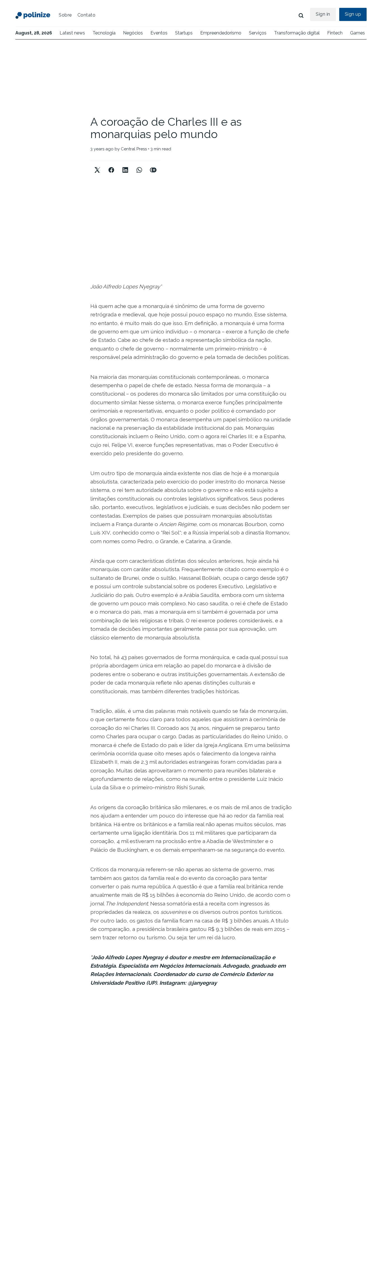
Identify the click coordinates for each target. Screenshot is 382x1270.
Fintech (335, 33)
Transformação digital (297, 33)
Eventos (159, 33)
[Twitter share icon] (97, 165)
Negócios (133, 33)
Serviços (258, 33)
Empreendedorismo (220, 33)
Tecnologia (104, 33)
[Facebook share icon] (111, 165)
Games (357, 33)
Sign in (323, 14)
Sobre (65, 15)
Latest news (72, 33)
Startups (184, 33)
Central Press (134, 148)
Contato (86, 15)
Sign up (353, 14)
